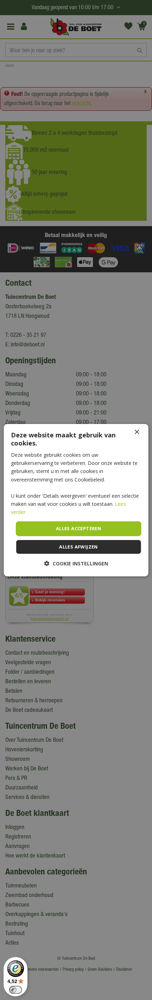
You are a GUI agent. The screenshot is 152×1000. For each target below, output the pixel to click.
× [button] (136, 432)
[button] (76, 563)
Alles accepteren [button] (78, 528)
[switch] (15, 990)
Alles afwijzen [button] (78, 547)
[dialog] (76, 500)
